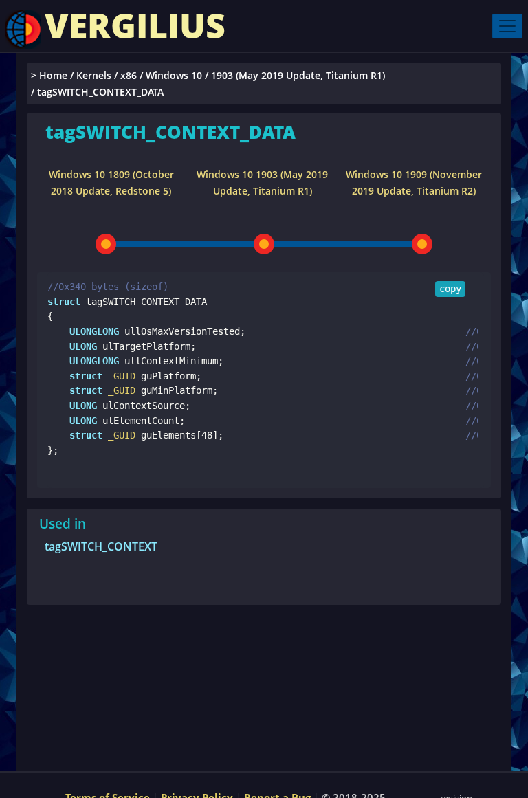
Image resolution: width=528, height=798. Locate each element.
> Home (49, 75)
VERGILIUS (135, 25)
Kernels (93, 75)
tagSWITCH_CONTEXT (101, 546)
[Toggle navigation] (507, 26)
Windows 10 (174, 75)
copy (450, 288)
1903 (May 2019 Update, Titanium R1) (298, 75)
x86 (128, 75)
